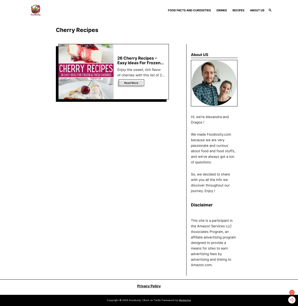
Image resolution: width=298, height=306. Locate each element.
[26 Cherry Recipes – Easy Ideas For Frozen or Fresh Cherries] (86, 71)
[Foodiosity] (59, 10)
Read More (132, 83)
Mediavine (185, 300)
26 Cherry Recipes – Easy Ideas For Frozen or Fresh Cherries (138, 63)
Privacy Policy (149, 286)
